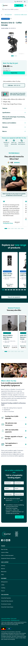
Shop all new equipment (14, 297)
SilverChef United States (7, 607)
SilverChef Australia (6, 598)
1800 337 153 (14, 85)
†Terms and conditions (5, 618)
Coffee (2, 585)
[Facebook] (2, 540)
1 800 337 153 (19, 1)
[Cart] (24, 1)
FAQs (2, 574)
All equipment (8, 14)
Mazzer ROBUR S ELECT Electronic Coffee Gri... (8, 337)
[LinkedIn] (9, 540)
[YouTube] (7, 540)
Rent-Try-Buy (9, 284)
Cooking (3, 588)
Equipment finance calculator (8, 558)
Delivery (3, 565)
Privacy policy (14, 618)
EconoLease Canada (6, 604)
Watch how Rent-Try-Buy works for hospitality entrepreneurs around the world (14, 194)
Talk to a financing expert (7, 555)
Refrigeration (4, 582)
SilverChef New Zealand (7, 601)
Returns (3, 568)
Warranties (3, 571)
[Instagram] (4, 540)
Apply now (19, 5)
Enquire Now (14, 73)
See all (3, 591)
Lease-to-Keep (4, 552)
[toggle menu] (25, 5)
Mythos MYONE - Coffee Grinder (8, 274)
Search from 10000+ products (11, 9)
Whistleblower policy (15, 620)
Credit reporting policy (5, 620)
